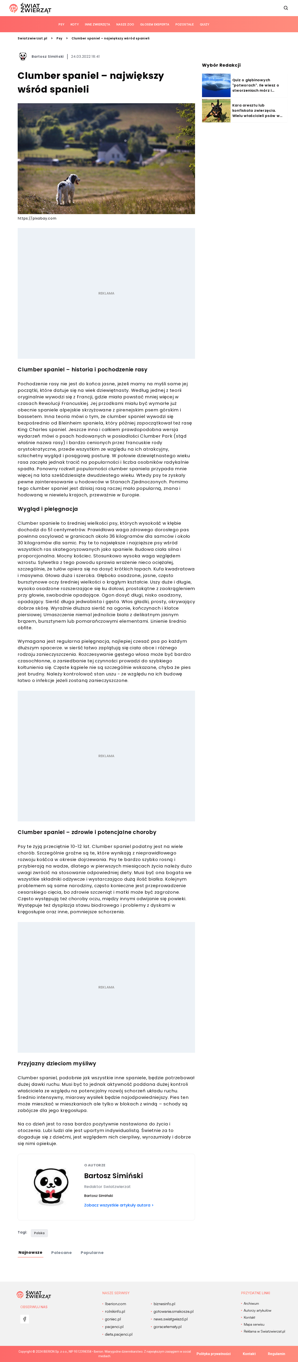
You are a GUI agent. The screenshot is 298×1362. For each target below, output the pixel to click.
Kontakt (249, 1354)
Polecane (61, 1252)
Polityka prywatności (214, 1354)
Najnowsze (31, 1252)
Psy (61, 24)
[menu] (24, 1319)
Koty (74, 24)
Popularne (92, 1252)
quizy (204, 24)
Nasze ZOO (125, 24)
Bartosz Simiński (48, 56)
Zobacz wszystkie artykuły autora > (119, 1205)
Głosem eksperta (154, 24)
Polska (39, 1233)
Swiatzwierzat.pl (32, 38)
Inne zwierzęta (97, 24)
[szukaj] (286, 8)
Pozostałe (184, 24)
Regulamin (276, 1354)
